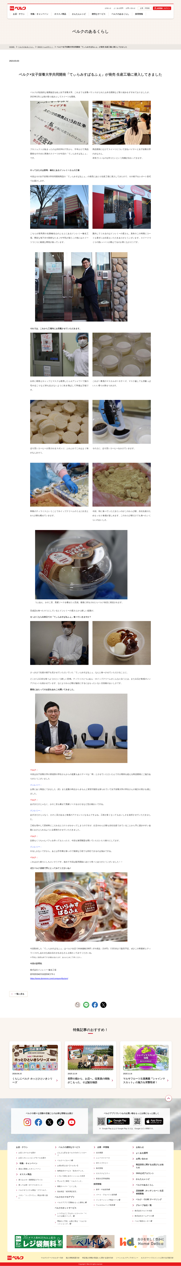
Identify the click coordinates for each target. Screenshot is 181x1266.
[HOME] (18, 8)
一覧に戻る (19, 994)
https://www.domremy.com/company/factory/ (49, 978)
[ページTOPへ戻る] (168, 1098)
